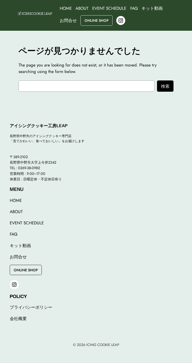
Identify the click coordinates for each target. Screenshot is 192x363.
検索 (165, 86)
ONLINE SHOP (96, 20)
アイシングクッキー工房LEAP (39, 125)
